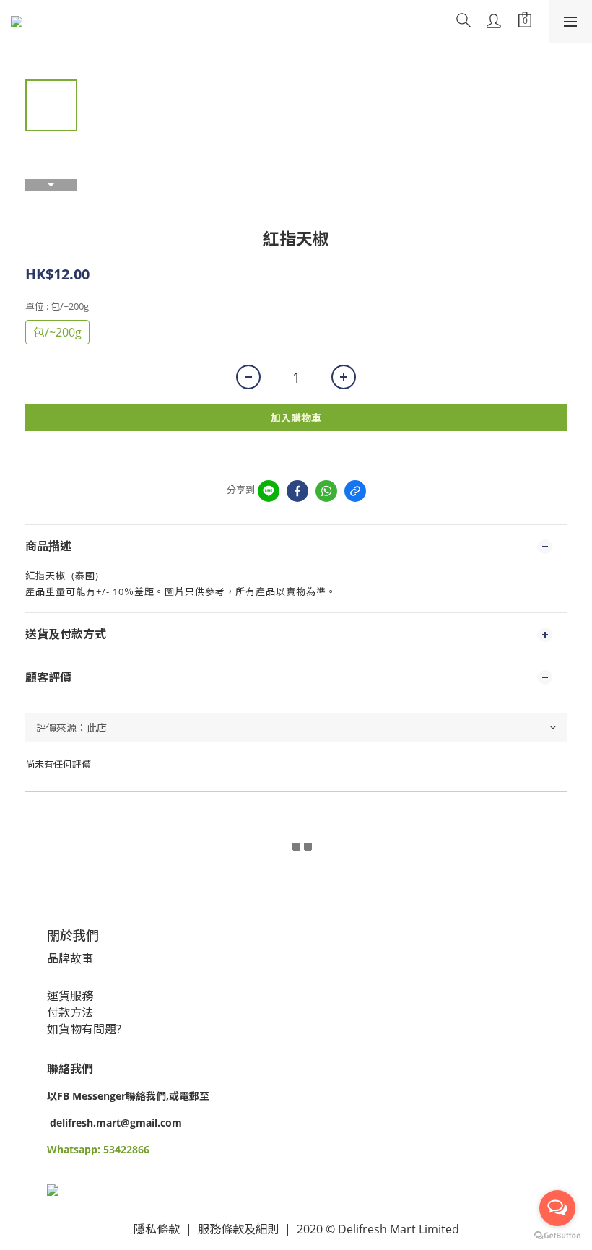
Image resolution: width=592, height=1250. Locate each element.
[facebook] (297, 491)
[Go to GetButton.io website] (557, 1235)
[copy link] (355, 491)
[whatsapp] (326, 491)
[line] (268, 491)
